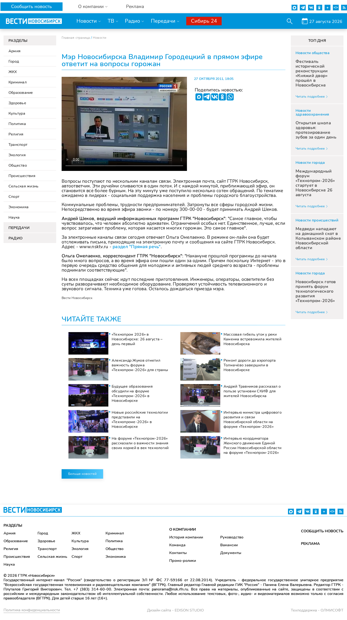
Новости (86, 21)
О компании (91, 6)
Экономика (18, 207)
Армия (14, 51)
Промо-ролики (182, 560)
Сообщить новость (31, 6)
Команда (177, 545)
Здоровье (17, 103)
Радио (132, 21)
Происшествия (21, 175)
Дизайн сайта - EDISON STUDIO (175, 610)
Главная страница (76, 37)
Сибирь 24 (204, 21)
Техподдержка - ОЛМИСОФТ (317, 610)
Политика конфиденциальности (32, 610)
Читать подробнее (310, 96)
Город (13, 61)
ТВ (111, 21)
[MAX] (199, 96)
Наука (14, 217)
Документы (230, 552)
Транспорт (17, 144)
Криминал (17, 82)
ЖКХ (12, 71)
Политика (17, 123)
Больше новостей (82, 474)
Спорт (13, 196)
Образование (20, 92)
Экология (17, 155)
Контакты (178, 552)
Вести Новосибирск (77, 298)
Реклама (135, 6)
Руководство (231, 537)
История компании (186, 537)
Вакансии (229, 545)
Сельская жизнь (23, 186)
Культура (16, 113)
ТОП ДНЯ (317, 40)
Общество (17, 165)
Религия (16, 134)
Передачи (163, 21)
